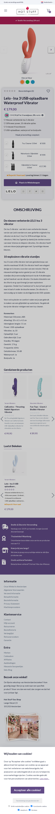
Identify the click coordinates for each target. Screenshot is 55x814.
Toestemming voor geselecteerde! (27, 801)
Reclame (34, 810)
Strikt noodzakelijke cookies (20, 806)
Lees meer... (44, 778)
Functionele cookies (40, 806)
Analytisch (24, 810)
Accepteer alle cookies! (27, 790)
